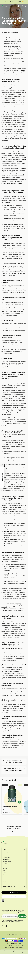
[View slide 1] (12, 831)
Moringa (5, 868)
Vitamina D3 (6, 877)
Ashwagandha (6, 857)
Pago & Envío (7, 947)
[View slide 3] (16, 831)
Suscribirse (22, 916)
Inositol (4, 863)
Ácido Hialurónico (7, 861)
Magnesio (5, 866)
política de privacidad (18, 920)
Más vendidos (6, 852)
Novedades (5, 855)
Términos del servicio (21, 945)
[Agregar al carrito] (19, 802)
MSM (4, 870)
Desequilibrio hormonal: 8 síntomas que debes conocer (14, 761)
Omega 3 (5, 872)
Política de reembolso (14, 945)
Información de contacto (14, 947)
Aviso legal (21, 947)
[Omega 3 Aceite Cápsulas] (12, 794)
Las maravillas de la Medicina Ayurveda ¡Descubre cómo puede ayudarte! (12, 770)
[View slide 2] (14, 831)
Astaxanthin (6, 859)
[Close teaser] (4, 466)
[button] (2, 477)
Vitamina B (5, 874)
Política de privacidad (6, 945)
